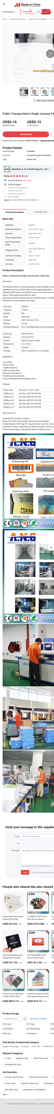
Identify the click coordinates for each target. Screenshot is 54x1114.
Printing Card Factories (14, 1077)
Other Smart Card (41, 1058)
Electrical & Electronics (18, 19)
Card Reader (8, 1028)
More (5, 1094)
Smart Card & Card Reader (38, 19)
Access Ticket (10, 1083)
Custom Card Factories (38, 1077)
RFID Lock (7, 1033)
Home (5, 19)
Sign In (6, 200)
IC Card (8, 1058)
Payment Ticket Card (29, 1083)
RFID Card (7, 1024)
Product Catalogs (39, 1018)
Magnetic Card (22, 1058)
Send (25, 872)
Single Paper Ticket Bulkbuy (34, 1089)
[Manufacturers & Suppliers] (27, 4)
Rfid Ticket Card (11, 1089)
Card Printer (31, 1033)
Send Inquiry (26, 134)
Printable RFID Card (13, 1064)
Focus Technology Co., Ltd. (33, 1104)
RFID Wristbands (33, 1028)
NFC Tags (30, 1024)
